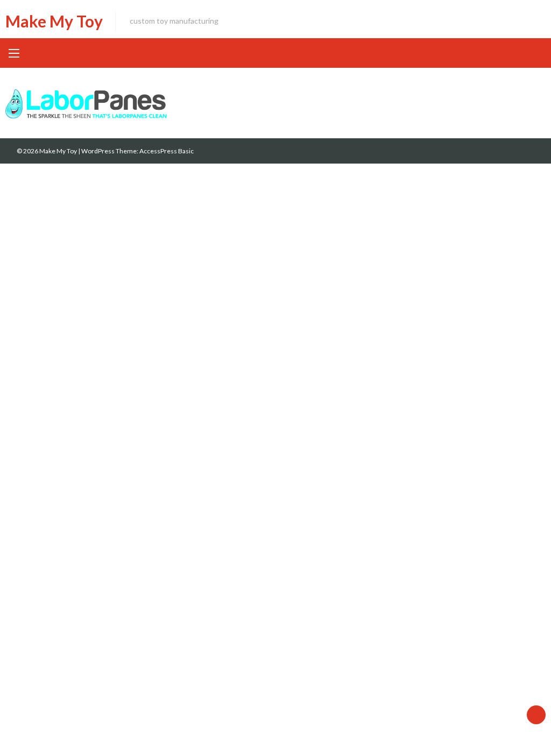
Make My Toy (54, 21)
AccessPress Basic (166, 151)
